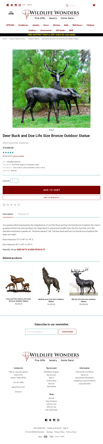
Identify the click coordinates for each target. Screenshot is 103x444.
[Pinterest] (12, 5)
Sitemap (50, 432)
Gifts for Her (51, 407)
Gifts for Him (51, 404)
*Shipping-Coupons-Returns (84, 381)
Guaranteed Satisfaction (84, 378)
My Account (51, 375)
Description (8, 214)
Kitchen (56, 25)
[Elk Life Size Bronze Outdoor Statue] (83, 281)
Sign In (51, 378)
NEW (71, 30)
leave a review (18, 156)
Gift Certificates (51, 410)
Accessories (46, 30)
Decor (46, 25)
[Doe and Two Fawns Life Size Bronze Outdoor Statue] (18, 281)
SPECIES (10, 25)
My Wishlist (51, 386)
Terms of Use (71, 432)
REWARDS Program (51, 372)
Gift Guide (60, 30)
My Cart (51, 384)
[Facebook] (8, 5)
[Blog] (20, 5)
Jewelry (36, 25)
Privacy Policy (59, 432)
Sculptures (23, 25)
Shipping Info (23, 214)
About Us (84, 375)
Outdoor (32, 30)
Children (91, 25)
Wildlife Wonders (37, 432)
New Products (51, 401)
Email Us (18, 392)
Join (23, 5)
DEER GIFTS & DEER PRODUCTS (31, 250)
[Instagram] (16, 5)
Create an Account (54, 428)
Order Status (51, 381)
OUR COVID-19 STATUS (84, 372)
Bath (66, 25)
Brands (51, 398)
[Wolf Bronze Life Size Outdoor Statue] (51, 281)
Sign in (29, 5)
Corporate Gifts (85, 384)
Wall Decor (78, 25)
